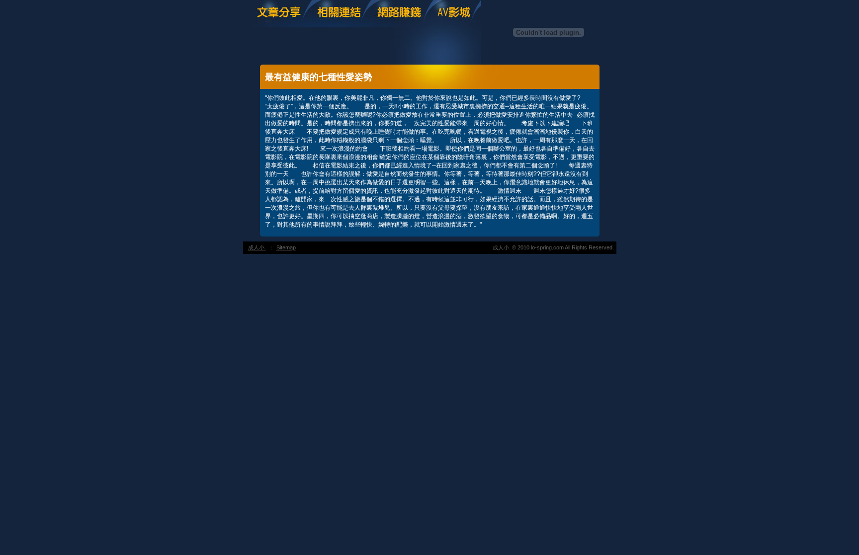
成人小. (257, 247)
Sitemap (286, 247)
